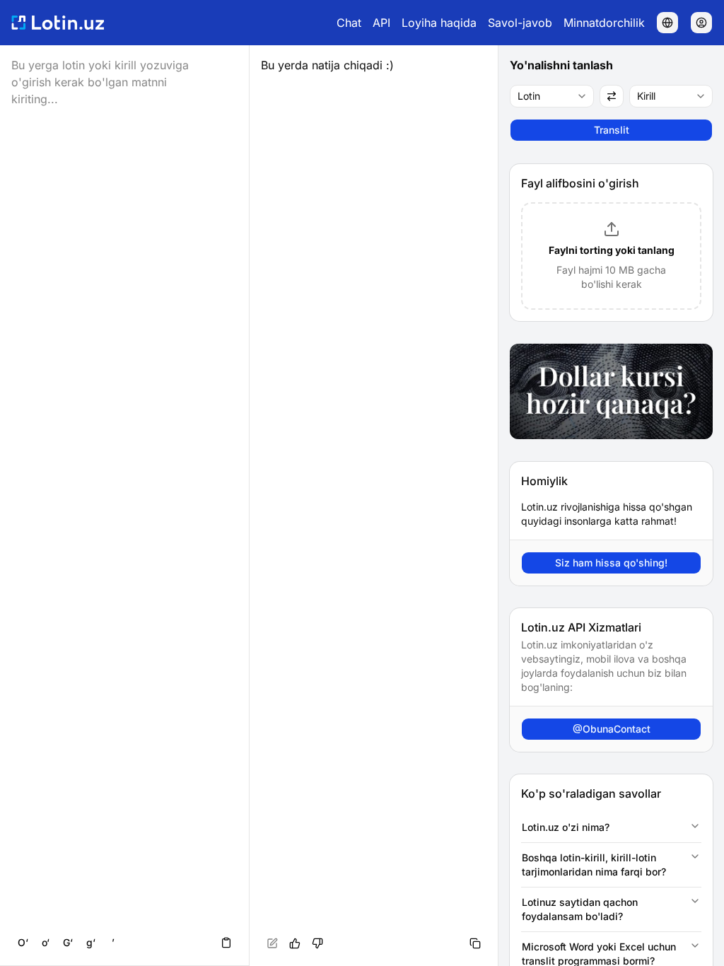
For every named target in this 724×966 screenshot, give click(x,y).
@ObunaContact (611, 729)
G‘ (68, 942)
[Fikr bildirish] (317, 943)
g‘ (90, 942)
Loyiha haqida (439, 23)
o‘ (45, 942)
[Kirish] (701, 22)
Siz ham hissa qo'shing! (611, 563)
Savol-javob (520, 23)
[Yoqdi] (295, 943)
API (381, 23)
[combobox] (552, 96)
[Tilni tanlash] (667, 22)
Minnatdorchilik (604, 23)
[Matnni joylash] (226, 942)
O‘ (23, 942)
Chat (349, 23)
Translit (611, 130)
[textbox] (374, 505)
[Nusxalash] (475, 943)
